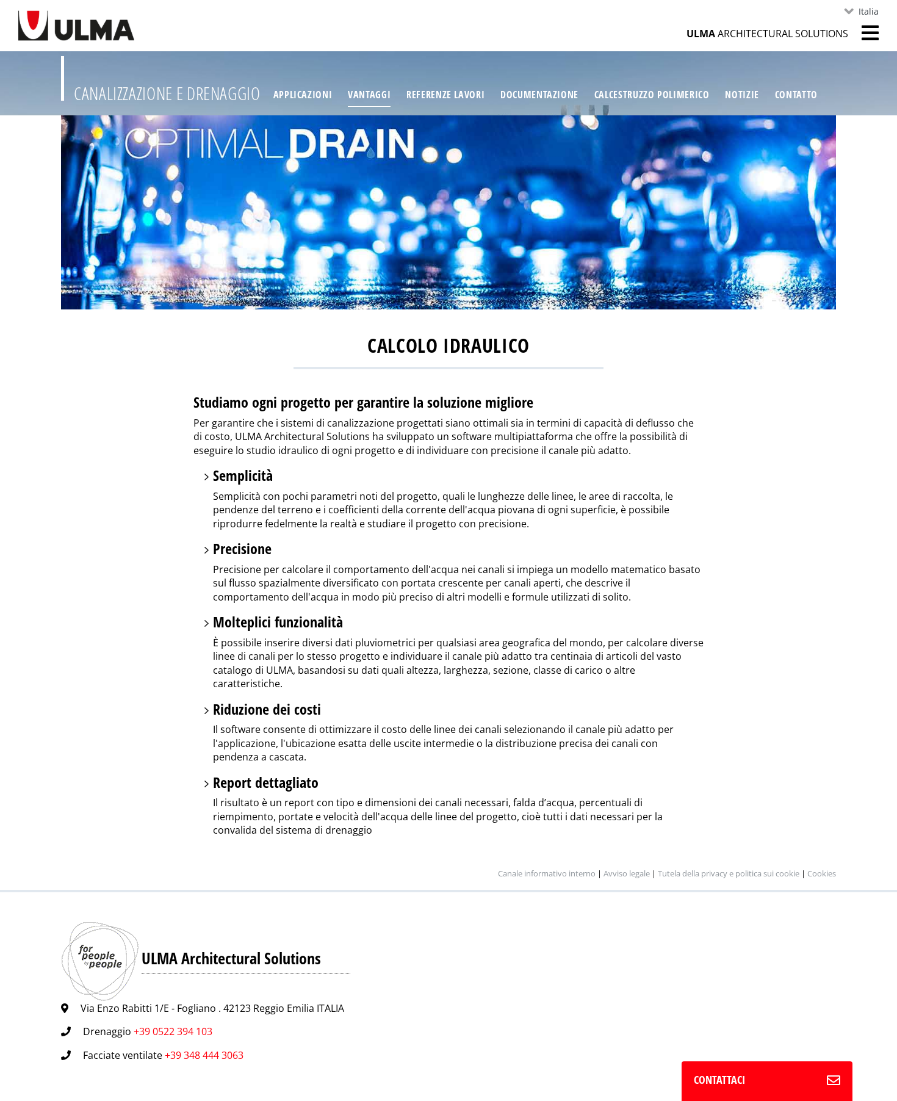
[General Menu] (863, 33)
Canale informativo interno (547, 873)
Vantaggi (369, 94)
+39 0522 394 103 (173, 1031)
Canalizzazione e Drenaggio (167, 93)
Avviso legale (626, 873)
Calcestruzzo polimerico (652, 94)
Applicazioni (303, 94)
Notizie (741, 94)
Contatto (796, 94)
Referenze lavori (445, 94)
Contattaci (719, 1079)
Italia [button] (869, 11)
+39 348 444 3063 (204, 1055)
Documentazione (539, 94)
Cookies (821, 873)
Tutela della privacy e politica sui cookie (728, 873)
